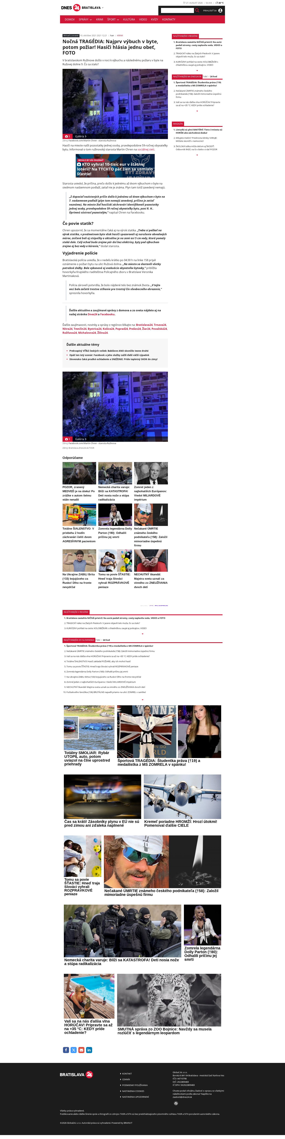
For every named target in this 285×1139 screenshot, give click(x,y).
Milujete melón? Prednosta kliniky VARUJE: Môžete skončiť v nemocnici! (196, 139)
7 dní (205, 76)
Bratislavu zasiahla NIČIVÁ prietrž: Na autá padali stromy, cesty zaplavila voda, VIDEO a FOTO (199, 45)
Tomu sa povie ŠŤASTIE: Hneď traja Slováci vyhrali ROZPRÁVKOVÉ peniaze (102, 666)
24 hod (213, 76)
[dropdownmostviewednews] (197, 71)
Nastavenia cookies (133, 1091)
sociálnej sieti (146, 149)
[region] (102, 8)
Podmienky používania (135, 1085)
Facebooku (107, 314)
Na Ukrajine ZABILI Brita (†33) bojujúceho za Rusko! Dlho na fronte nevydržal (103, 676)
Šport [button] (112, 19)
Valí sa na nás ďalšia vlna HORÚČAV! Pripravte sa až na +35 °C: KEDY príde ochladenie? (198, 104)
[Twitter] (73, 1050)
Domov (70, 19)
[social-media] (175, 1103)
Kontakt (127, 1073)
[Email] (81, 1050)
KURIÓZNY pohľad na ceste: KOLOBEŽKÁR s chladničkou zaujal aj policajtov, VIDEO (197, 63)
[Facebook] (66, 1050)
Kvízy (154, 19)
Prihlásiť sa (210, 10)
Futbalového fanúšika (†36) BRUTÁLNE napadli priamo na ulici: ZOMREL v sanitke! (106, 692)
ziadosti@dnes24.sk (182, 1097)
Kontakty (168, 19)
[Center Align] (197, 10)
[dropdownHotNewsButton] (197, 155)
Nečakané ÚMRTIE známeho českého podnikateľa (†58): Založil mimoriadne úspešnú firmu (198, 93)
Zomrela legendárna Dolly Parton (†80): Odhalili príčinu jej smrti (97, 671)
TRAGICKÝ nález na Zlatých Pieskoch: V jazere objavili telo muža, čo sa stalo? (198, 55)
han (112, 35)
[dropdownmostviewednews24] (197, 111)
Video (143, 19)
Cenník (126, 1079)
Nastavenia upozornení (135, 1096)
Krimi (99, 19)
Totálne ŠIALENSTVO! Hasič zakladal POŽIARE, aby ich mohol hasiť (98, 661)
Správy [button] (84, 19)
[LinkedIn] (89, 1050)
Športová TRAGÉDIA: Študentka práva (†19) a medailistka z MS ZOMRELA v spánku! (198, 84)
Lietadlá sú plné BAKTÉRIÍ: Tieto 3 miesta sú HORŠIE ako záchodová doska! (199, 131)
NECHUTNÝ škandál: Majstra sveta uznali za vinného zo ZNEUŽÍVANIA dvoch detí (105, 687)
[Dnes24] (91, 7)
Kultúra (129, 19)
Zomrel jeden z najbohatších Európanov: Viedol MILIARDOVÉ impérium (101, 681)
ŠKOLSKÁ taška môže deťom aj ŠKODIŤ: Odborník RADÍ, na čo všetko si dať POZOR (196, 148)
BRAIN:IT (128, 1122)
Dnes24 (92, 314)
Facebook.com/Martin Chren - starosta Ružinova (92, 140)
